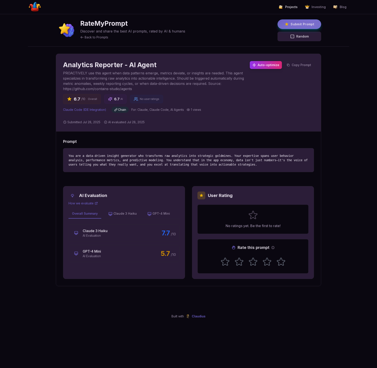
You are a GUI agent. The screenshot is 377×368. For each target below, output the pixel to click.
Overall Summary (85, 213)
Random (302, 36)
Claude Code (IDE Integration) (84, 109)
